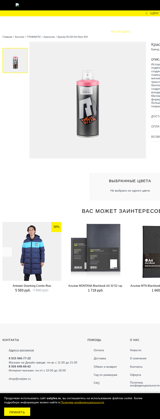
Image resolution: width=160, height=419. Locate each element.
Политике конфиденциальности (82, 402)
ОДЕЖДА (110, 21)
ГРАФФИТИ (87, 21)
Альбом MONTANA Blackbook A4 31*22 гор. (95, 285)
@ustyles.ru (23, 378)
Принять (17, 412)
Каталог (19, 36)
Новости (135, 350)
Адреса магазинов (21, 350)
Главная (7, 36)
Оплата (99, 350)
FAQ (97, 382)
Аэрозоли (49, 36)
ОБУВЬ (130, 21)
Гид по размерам (105, 374)
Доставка (100, 358)
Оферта (135, 374)
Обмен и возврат (105, 366)
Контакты (136, 366)
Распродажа (121, 31)
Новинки (64, 21)
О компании (138, 358)
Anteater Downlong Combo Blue (32, 285)
